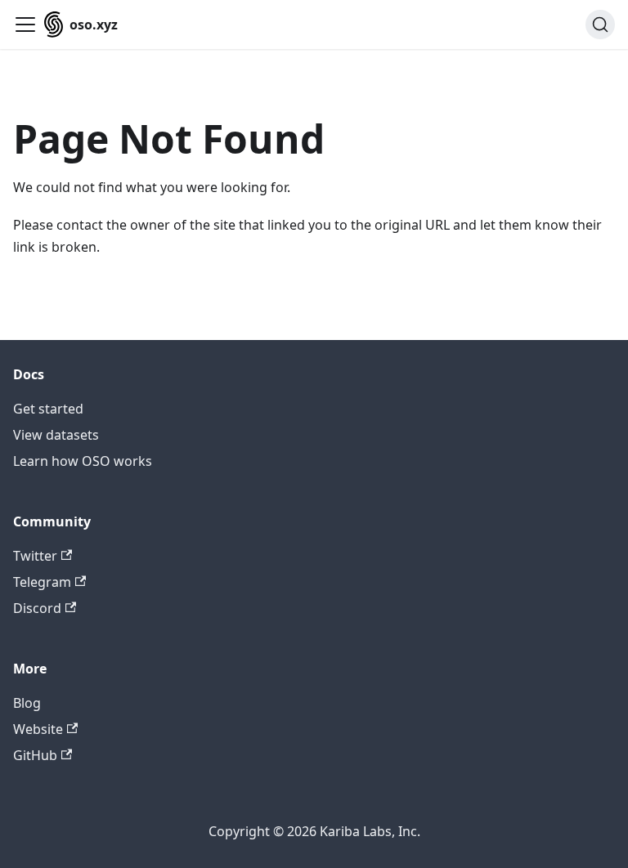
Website (38, 729)
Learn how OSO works (82, 461)
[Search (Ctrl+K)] (600, 24)
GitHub (35, 755)
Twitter (35, 556)
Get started (48, 409)
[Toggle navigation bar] (25, 24)
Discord (37, 608)
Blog (27, 703)
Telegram (42, 582)
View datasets (56, 435)
